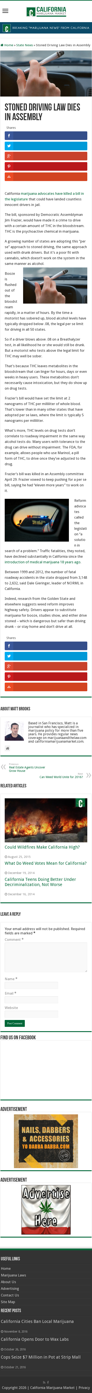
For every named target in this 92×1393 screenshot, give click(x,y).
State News (24, 45)
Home (8, 45)
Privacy (84, 1387)
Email (10, 993)
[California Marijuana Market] (46, 10)
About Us (8, 1282)
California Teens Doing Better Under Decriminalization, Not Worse (40, 882)
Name (11, 979)
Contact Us (10, 1295)
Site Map (8, 1302)
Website (11, 1008)
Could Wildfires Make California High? (42, 847)
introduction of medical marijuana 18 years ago (42, 562)
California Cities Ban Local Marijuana (37, 1321)
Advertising (10, 1288)
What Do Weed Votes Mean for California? (45, 863)
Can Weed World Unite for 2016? (61, 776)
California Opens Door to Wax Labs (35, 1339)
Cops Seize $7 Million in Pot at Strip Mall (41, 1357)
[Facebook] (48, 1382)
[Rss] (44, 1382)
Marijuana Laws (13, 1275)
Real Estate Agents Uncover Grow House (27, 768)
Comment (14, 939)
